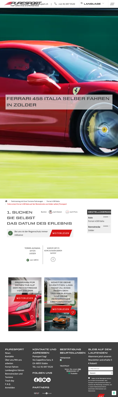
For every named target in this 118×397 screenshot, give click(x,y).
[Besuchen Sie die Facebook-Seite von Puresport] (36, 381)
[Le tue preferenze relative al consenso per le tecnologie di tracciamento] (114, 393)
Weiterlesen (60, 233)
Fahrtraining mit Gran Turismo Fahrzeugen (27, 201)
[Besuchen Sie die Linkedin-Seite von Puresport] (48, 381)
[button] (111, 4)
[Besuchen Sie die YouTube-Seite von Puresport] (44, 381)
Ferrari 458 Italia (53, 201)
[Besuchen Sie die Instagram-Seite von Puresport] (40, 381)
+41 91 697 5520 (44, 366)
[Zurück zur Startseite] (7, 201)
